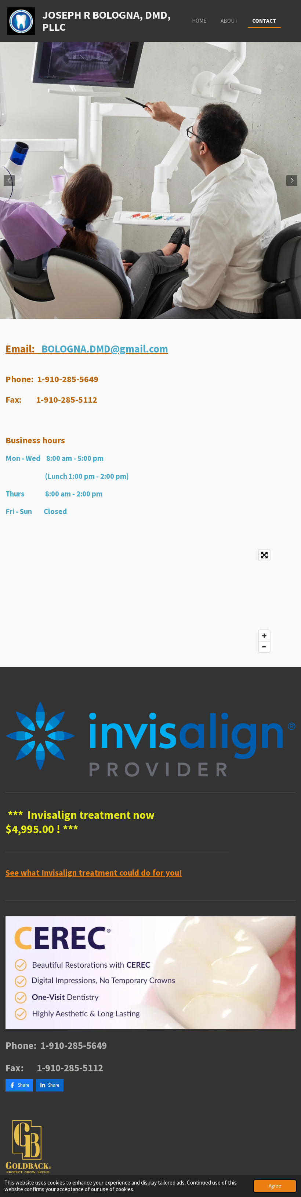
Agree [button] (275, 1186)
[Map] (139, 601)
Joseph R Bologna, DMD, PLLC (106, 21)
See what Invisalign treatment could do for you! (94, 873)
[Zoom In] (264, 635)
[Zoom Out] (264, 646)
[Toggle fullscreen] (264, 555)
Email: (87, 348)
